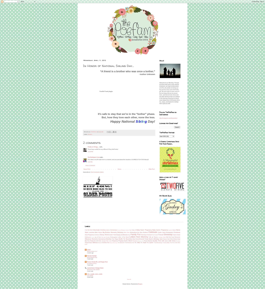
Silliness (95, 242)
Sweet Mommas (113, 242)
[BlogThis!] (110, 132)
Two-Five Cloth (174, 242)
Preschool (134, 241)
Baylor (174, 230)
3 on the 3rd (88, 230)
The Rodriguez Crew (94, 157)
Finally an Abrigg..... (93, 147)
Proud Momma (148, 241)
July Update (90, 275)
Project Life (140, 241)
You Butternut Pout (91, 263)
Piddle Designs (102, 241)
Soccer (100, 242)
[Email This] (108, 132)
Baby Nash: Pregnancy (144, 230)
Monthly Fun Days (112, 239)
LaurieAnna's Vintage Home (95, 268)
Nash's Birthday (154, 239)
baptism (170, 230)
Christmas (176, 232)
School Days (88, 242)
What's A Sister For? (92, 251)
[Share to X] (112, 132)
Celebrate (152, 232)
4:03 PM (90, 162)
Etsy (129, 234)
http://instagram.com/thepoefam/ (168, 118)
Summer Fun (105, 242)
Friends (160, 235)
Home (119, 169)
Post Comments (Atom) (97, 172)
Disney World (104, 235)
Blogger (140, 284)
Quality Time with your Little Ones (164, 241)
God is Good (176, 235)
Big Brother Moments (110, 232)
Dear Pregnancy (89, 235)
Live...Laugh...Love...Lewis (94, 274)
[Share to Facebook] (114, 132)
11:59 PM (90, 151)
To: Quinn (150, 242)
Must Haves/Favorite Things (140, 239)
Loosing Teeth (162, 237)
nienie (89, 250)
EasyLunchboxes (122, 235)
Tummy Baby (166, 242)
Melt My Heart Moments (173, 237)
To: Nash (143, 242)
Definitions (97, 234)
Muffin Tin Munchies (125, 239)
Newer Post (87, 169)
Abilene (108, 230)
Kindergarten (113, 237)
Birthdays (120, 232)
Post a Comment (90, 165)
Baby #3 (134, 230)
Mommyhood (102, 239)
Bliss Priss (126, 232)
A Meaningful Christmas (99, 230)
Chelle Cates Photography (165, 232)
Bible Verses (98, 232)
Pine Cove (109, 241)
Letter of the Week (123, 237)
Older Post (152, 169)
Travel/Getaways (158, 242)
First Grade (155, 234)
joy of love (98, 237)
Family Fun (136, 234)
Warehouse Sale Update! (93, 269)
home (93, 237)
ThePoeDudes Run (129, 242)
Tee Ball (120, 242)
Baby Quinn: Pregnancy (160, 230)
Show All (129, 279)
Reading (178, 241)
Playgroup (115, 241)
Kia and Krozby (105, 237)
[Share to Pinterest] (116, 132)
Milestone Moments (91, 239)
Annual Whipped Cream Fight (124, 230)
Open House (163, 239)
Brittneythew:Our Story (136, 232)
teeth (123, 242)
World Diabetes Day (92, 257)
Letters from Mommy (138, 237)
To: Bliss (137, 242)
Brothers (90, 134)
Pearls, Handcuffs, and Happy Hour (97, 262)
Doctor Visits (112, 235)
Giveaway (168, 234)
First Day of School (146, 235)
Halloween (88, 237)
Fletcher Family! (92, 256)
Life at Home (153, 237)
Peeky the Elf (94, 241)
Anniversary (113, 230)
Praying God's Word (125, 241)
